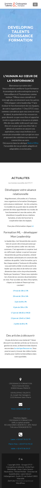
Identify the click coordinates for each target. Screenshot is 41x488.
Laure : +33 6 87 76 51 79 (20, 439)
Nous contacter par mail (20, 409)
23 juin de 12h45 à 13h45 (20, 318)
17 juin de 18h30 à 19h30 (20, 313)
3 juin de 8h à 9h (20, 302)
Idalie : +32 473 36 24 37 (20, 448)
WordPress (20, 483)
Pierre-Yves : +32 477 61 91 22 (20, 444)
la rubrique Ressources (23, 348)
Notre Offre (32, 143)
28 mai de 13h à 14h (20, 296)
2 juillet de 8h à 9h (20, 324)
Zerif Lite (11, 481)
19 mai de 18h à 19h (20, 290)
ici (33, 226)
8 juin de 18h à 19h (20, 307)
